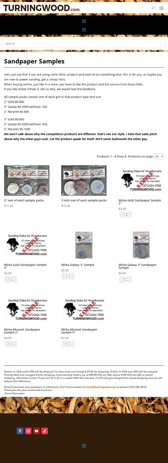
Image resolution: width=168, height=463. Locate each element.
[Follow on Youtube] (36, 431)
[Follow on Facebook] (20, 431)
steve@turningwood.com (101, 387)
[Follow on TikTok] (44, 431)
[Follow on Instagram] (28, 431)
